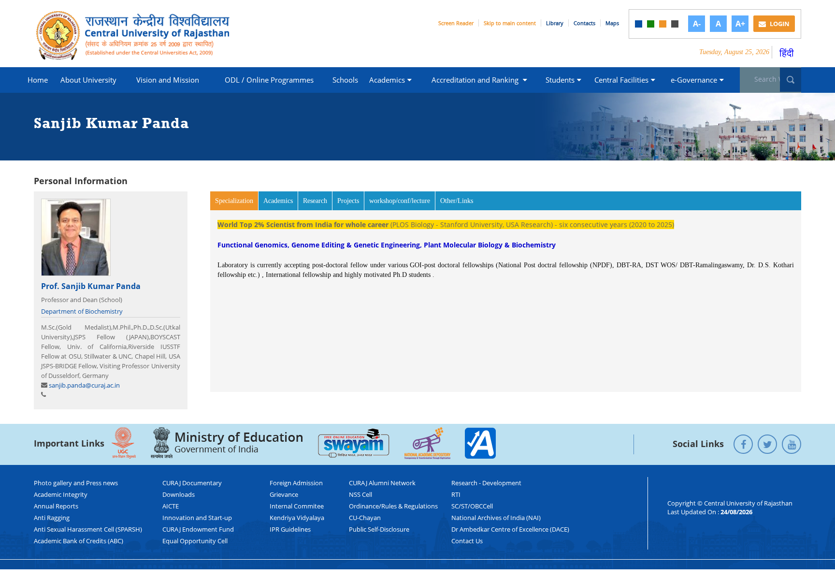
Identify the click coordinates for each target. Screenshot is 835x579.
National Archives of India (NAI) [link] (496, 517)
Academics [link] (387, 80)
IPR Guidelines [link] (290, 529)
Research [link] (315, 200)
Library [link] (554, 23)
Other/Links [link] (456, 200)
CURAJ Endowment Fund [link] (198, 529)
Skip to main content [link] (510, 23)
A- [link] (697, 23)
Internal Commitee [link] (297, 506)
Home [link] (38, 80)
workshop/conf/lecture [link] (399, 200)
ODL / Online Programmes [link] (269, 80)
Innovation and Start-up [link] (197, 517)
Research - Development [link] (486, 482)
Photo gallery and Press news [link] (76, 482)
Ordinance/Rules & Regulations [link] (393, 506)
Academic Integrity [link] (60, 494)
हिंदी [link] (786, 52)
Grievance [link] (284, 494)
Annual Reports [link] (56, 506)
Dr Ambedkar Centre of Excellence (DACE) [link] (510, 529)
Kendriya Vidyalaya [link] (297, 517)
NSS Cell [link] (360, 494)
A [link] (718, 23)
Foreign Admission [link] (296, 482)
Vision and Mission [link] (167, 80)
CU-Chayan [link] (365, 517)
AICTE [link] (170, 506)
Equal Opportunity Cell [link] (195, 540)
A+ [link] (740, 23)
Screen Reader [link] (456, 23)
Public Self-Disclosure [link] (379, 529)
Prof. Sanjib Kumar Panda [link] (91, 286)
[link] (638, 24)
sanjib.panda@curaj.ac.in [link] (84, 385)
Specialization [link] (237, 200)
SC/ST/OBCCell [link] (472, 506)
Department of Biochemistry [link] (82, 311)
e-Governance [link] (694, 80)
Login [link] (779, 23)
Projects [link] (348, 200)
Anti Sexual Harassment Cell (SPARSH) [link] (88, 529)
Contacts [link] (584, 23)
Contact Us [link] (467, 540)
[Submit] (790, 80)
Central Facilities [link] (621, 80)
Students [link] (560, 80)
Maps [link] (612, 23)
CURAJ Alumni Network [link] (382, 482)
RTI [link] (456, 494)
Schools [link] (345, 80)
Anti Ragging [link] (52, 517)
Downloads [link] (178, 494)
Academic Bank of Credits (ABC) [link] (78, 540)
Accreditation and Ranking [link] (476, 80)
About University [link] (88, 80)
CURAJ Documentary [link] (192, 482)
